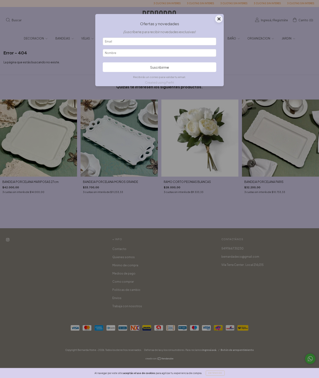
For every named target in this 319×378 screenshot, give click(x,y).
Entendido (215, 373)
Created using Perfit (159, 82)
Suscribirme (159, 67)
